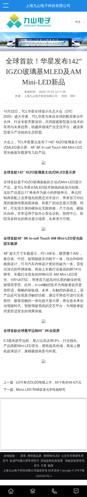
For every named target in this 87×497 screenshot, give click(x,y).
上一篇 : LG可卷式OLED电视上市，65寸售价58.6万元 (42, 382)
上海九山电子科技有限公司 (48, 6)
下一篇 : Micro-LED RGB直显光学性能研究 (34, 389)
